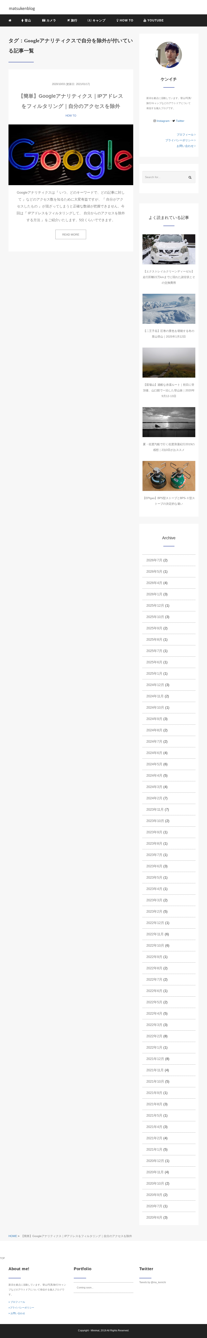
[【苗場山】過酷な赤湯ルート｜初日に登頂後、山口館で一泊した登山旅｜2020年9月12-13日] (168, 362)
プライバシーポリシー (179, 140)
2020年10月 (155, 1183)
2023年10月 (155, 821)
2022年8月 (154, 968)
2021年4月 (154, 1127)
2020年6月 (154, 1217)
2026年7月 (154, 560)
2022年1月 (154, 1047)
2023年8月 (154, 843)
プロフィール (185, 134)
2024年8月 (154, 730)
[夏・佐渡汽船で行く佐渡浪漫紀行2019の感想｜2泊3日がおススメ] (168, 422)
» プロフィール (16, 1302)
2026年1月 (154, 594)
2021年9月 (154, 1093)
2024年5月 (154, 764)
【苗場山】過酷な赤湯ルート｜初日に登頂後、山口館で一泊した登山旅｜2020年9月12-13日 (169, 390)
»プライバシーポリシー (21, 1307)
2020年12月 (155, 1161)
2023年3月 (154, 900)
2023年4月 (154, 889)
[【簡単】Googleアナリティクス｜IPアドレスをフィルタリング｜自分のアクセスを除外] (70, 154)
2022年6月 (154, 991)
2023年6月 (154, 866)
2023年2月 (154, 911)
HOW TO (126, 20)
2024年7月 (154, 741)
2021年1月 (154, 1149)
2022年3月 (154, 1025)
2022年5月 (154, 1002)
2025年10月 (155, 617)
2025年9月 (154, 628)
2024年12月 (155, 685)
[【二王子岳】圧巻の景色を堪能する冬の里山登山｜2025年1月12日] (168, 309)
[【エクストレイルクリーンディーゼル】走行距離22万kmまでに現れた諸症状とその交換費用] (168, 249)
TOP (2, 1258)
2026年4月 (154, 583)
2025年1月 (154, 673)
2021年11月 (155, 1070)
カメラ (51, 20)
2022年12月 (155, 923)
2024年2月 (154, 798)
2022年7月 (154, 979)
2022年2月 (154, 1036)
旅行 (73, 20)
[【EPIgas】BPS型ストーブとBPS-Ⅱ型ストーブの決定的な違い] (168, 476)
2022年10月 (155, 945)
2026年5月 (154, 571)
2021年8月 (154, 1104)
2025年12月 (155, 605)
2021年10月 (155, 1081)
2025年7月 (154, 651)
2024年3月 (154, 787)
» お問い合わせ (16, 1313)
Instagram (163, 120)
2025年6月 (154, 662)
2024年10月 (155, 707)
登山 (28, 20)
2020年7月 (154, 1206)
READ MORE (70, 234)
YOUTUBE (155, 20)
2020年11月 (155, 1172)
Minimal (95, 1330)
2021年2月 (154, 1138)
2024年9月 (154, 719)
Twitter (179, 120)
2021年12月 (155, 1059)
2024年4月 (154, 775)
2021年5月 (154, 1115)
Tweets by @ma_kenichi (152, 1282)
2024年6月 (154, 753)
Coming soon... (85, 1287)
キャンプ (99, 20)
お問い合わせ (185, 146)
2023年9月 (154, 832)
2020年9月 (154, 1195)
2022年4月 (154, 1013)
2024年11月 (155, 696)
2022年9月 (154, 957)
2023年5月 (154, 877)
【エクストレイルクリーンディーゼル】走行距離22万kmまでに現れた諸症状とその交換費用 (169, 277)
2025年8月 (154, 639)
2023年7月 (154, 855)
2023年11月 (155, 809)
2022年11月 (155, 934)
